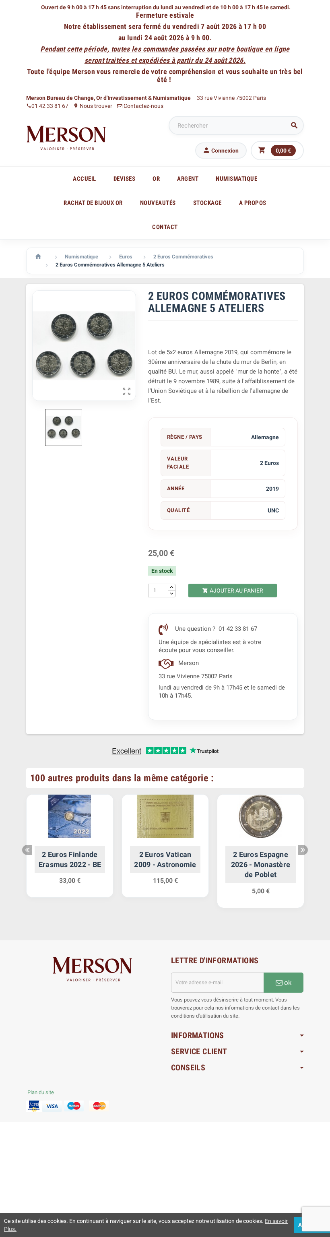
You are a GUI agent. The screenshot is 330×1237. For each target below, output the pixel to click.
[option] (70, 850)
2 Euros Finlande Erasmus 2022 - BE (70, 859)
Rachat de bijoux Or (93, 203)
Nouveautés (158, 203)
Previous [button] (27, 850)
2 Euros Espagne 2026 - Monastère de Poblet (260, 864)
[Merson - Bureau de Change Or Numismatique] (66, 137)
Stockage (207, 203)
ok (287, 983)
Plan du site (40, 1092)
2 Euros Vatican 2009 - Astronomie (165, 859)
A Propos (252, 203)
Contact (165, 227)
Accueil (84, 178)
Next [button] (303, 850)
